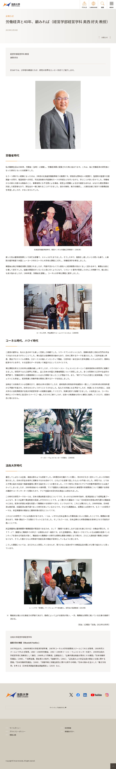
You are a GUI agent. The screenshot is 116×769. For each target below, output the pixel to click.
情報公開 (13, 735)
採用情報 (68, 728)
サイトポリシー (15, 728)
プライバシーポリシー (17, 731)
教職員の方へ (69, 731)
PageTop (113, 766)
